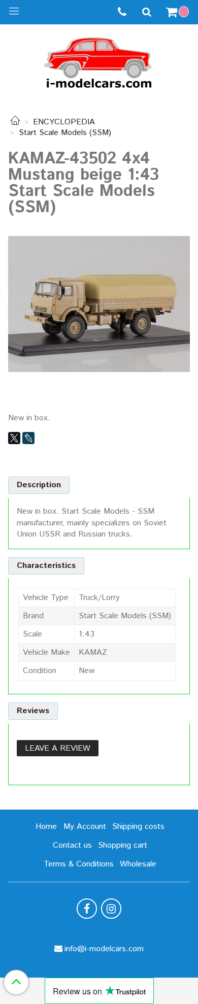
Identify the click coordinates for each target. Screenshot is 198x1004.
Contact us (72, 845)
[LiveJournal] (28, 438)
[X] (14, 438)
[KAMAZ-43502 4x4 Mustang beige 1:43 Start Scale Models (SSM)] (99, 304)
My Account (84, 826)
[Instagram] (111, 908)
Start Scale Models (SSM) (65, 133)
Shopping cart (122, 845)
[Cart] (178, 12)
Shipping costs (138, 826)
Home (46, 826)
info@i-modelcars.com (104, 949)
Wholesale (138, 864)
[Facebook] (87, 908)
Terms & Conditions (79, 864)
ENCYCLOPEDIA (64, 122)
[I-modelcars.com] (99, 60)
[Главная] (15, 122)
